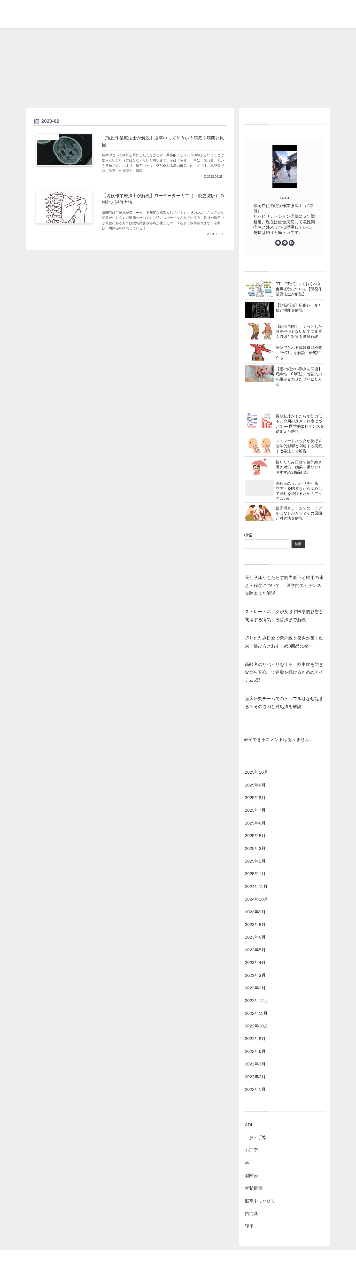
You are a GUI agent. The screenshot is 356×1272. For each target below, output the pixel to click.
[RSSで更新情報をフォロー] (291, 243)
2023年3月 (255, 975)
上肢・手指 (256, 1137)
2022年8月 (255, 1038)
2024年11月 (256, 886)
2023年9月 (255, 912)
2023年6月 (255, 937)
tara (284, 197)
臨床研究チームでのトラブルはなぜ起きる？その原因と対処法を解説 (284, 702)
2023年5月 (255, 950)
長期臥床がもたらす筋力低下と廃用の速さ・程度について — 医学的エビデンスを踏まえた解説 (284, 585)
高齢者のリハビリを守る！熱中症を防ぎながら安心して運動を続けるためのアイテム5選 (284, 672)
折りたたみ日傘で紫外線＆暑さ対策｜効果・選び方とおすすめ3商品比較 (284, 642)
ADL (249, 1125)
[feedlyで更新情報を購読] (285, 243)
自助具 (251, 1213)
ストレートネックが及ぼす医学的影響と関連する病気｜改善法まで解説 (284, 615)
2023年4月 (255, 962)
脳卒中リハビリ (260, 1201)
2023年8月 (255, 924)
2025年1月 (255, 873)
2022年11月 (256, 1013)
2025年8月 (255, 797)
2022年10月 (256, 1026)
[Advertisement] (178, 68)
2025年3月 (255, 848)
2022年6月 (255, 1051)
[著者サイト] (278, 243)
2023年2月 (255, 988)
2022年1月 (255, 1089)
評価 (249, 1226)
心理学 (251, 1150)
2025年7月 (255, 810)
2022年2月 (255, 1076)
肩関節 (251, 1175)
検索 (248, 535)
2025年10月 (256, 772)
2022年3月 (255, 1064)
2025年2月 (255, 861)
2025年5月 (255, 835)
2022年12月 (256, 1000)
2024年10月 (256, 899)
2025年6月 (255, 823)
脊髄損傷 (253, 1188)
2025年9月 (255, 785)
